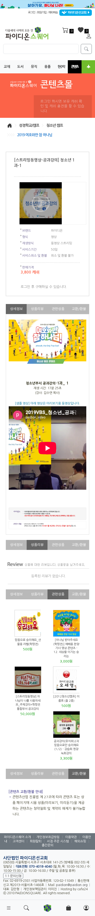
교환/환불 (79, 309)
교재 (7, 66)
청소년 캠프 (54, 125)
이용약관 (71, 837)
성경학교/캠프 (29, 125)
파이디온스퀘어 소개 (17, 837)
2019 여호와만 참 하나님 (34, 135)
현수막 (61, 66)
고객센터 (18, 841)
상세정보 (16, 309)
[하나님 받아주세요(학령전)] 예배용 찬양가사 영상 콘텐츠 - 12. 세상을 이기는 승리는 (66, 648)
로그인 (31, 12)
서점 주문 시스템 (58, 841)
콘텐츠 (74, 66)
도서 (20, 66)
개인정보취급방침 (48, 837)
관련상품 (58, 309)
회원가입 (41, 12)
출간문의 (47, 845)
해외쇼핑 (80, 841)
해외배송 (53, 12)
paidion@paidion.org (72, 885)
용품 (47, 66)
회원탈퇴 (35, 841)
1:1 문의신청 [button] (13, 876)
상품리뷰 (37, 309)
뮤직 (34, 66)
